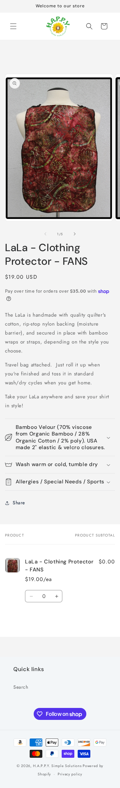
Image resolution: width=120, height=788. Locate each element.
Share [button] (19, 502)
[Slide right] (74, 234)
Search (20, 687)
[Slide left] (45, 234)
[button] (13, 26)
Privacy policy (70, 774)
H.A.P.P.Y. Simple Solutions (57, 765)
